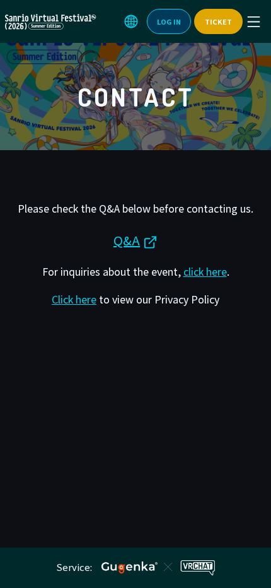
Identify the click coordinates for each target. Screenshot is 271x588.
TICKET (218, 21)
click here (205, 271)
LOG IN (169, 21)
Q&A (126, 240)
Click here (74, 299)
